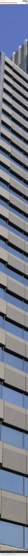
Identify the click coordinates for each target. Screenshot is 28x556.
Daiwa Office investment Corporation (13, 2)
